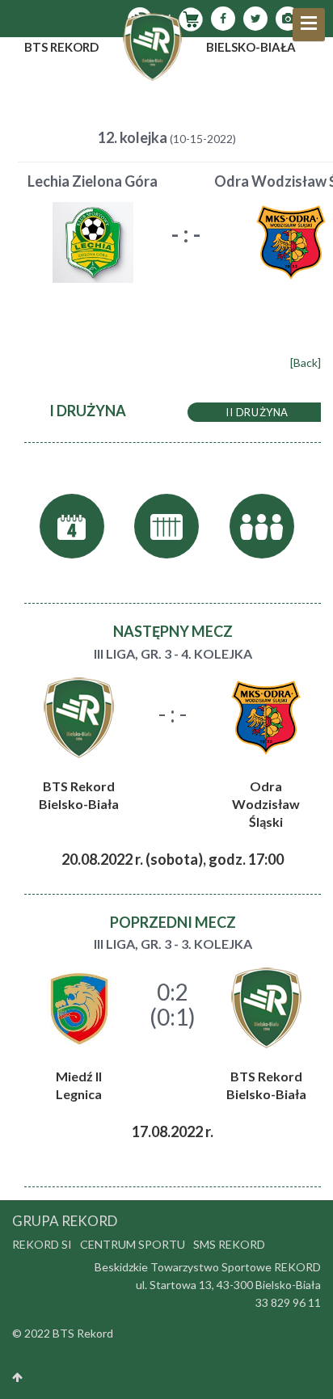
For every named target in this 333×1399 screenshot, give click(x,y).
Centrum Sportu (132, 1244)
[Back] (305, 362)
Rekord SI (42, 1244)
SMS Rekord (229, 1244)
